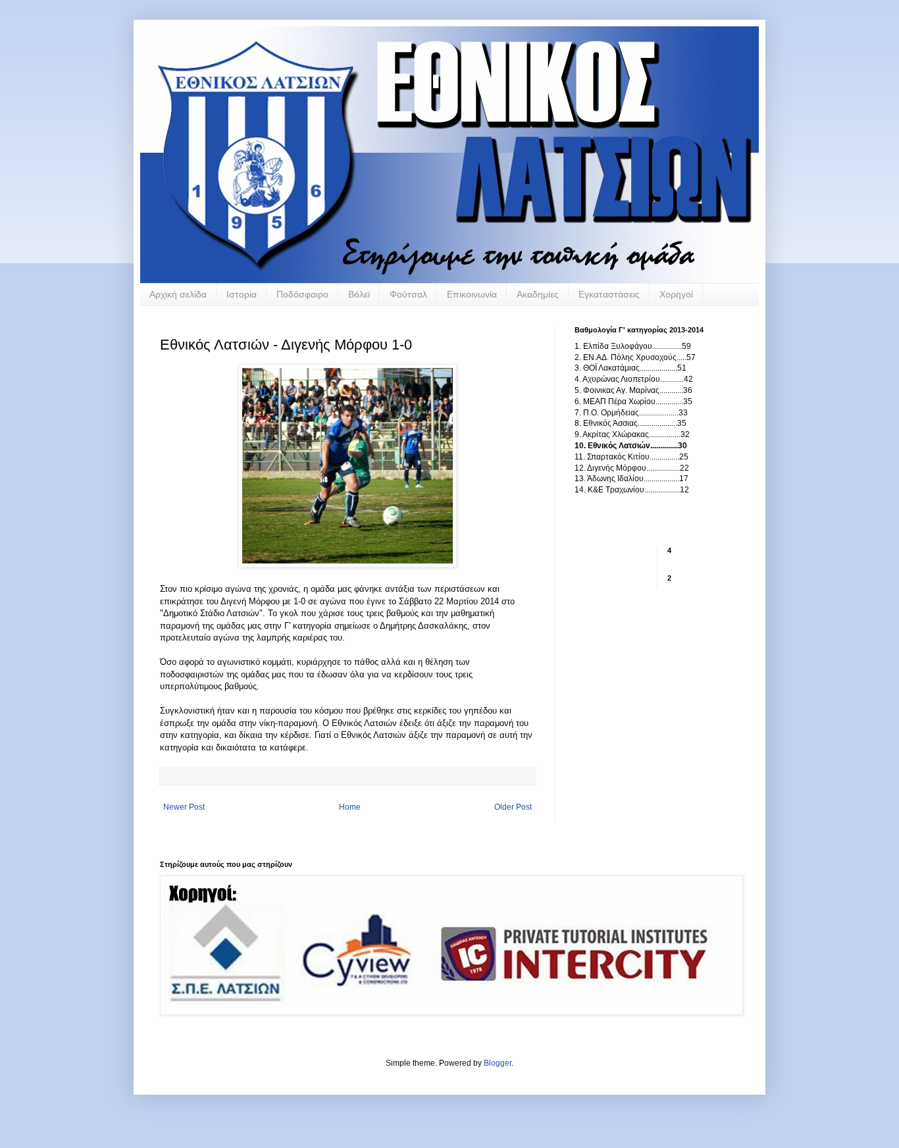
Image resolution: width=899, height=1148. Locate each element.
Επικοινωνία (472, 294)
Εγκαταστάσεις (609, 294)
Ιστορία (241, 294)
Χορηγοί (676, 294)
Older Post (513, 807)
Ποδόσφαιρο (302, 294)
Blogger (497, 1063)
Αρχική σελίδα (178, 294)
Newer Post (184, 807)
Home (350, 807)
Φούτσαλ (408, 294)
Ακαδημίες (538, 294)
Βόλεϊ (359, 294)
